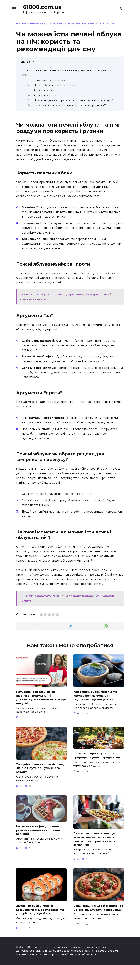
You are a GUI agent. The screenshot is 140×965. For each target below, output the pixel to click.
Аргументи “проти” (46, 95)
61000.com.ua (42, 7)
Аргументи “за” (44, 90)
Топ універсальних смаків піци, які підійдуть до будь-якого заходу (40, 768)
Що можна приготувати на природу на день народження (96, 755)
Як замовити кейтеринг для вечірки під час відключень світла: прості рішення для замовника (95, 839)
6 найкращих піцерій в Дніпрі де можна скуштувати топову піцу (98, 907)
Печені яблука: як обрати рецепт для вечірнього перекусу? (74, 100)
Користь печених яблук (49, 80)
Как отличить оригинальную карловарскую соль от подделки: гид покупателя (95, 695)
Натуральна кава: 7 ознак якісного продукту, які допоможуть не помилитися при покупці (41, 697)
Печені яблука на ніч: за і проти (54, 85)
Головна (21, 23)
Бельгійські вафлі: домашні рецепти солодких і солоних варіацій (38, 830)
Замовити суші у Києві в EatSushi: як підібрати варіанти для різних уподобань (40, 909)
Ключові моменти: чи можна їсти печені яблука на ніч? (70, 105)
